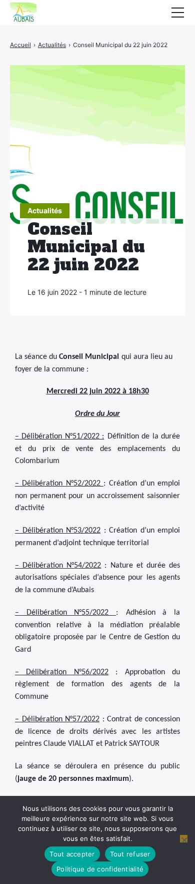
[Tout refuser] (184, 838)
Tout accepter (72, 854)
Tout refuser (130, 854)
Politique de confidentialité (100, 869)
